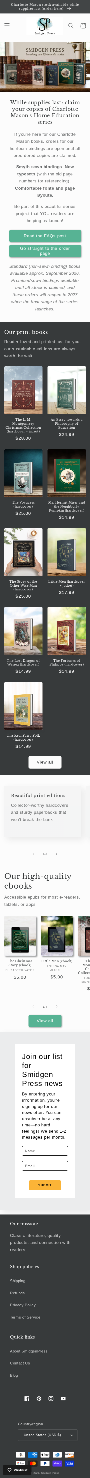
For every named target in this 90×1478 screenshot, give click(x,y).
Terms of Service (25, 1317)
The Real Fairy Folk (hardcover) (23, 737)
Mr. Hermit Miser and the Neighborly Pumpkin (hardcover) (66, 506)
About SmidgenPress (29, 1351)
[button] (7, 26)
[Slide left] (33, 853)
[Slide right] (56, 853)
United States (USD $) (42, 1435)
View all (45, 762)
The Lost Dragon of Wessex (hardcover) (23, 663)
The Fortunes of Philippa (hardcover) (67, 663)
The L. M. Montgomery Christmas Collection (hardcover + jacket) (23, 425)
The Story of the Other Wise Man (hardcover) (23, 585)
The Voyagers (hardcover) (23, 504)
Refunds (17, 1293)
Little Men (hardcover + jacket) (66, 583)
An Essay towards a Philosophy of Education (66, 423)
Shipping (17, 1281)
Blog (14, 1375)
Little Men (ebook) (56, 961)
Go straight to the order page (45, 251)
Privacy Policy (23, 1305)
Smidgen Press (50, 1473)
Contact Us (20, 1363)
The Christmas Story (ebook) (20, 963)
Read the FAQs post (45, 236)
